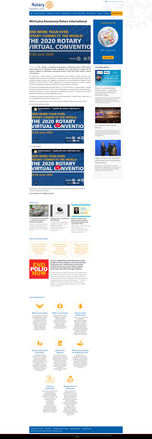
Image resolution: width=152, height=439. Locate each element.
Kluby (58, 13)
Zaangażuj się (117, 13)
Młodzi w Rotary (79, 13)
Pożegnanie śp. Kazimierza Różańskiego (59, 219)
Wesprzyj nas (108, 57)
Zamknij (77, 437)
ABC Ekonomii (108, 50)
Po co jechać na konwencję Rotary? (105, 126)
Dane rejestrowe (37, 428)
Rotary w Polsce (39, 13)
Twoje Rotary (86, 428)
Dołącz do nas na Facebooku (115, 1)
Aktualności (91, 13)
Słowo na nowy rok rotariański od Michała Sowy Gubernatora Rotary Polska (107, 160)
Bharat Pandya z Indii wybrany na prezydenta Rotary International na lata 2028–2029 (79, 221)
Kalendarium (66, 13)
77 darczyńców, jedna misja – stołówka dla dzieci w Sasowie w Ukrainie (38, 220)
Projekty (50, 13)
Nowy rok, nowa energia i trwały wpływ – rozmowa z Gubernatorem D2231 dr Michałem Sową (106, 91)
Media (100, 13)
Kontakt (107, 13)
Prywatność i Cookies (60, 428)
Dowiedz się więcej (108, 61)
